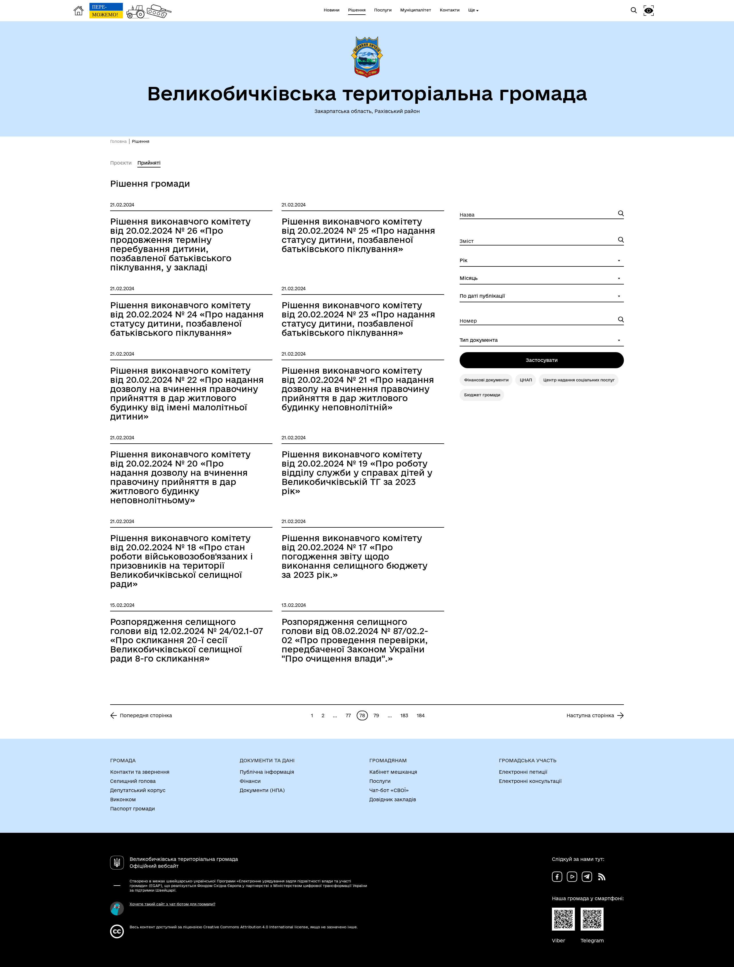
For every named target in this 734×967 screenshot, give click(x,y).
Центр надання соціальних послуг (579, 380)
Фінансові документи (486, 380)
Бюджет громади (482, 395)
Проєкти (121, 162)
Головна (118, 141)
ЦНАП (526, 380)
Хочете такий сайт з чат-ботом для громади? (172, 904)
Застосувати (542, 360)
